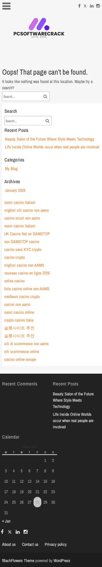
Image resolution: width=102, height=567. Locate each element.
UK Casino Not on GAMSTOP (27, 234)
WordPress (62, 560)
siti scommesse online (21, 351)
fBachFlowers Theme (18, 560)
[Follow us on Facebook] (79, 5)
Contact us (30, 544)
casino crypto (14, 257)
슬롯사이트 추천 (19, 328)
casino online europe (20, 359)
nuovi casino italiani (19, 202)
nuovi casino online (19, 312)
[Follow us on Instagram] (98, 5)
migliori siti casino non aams (26, 210)
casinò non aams (17, 304)
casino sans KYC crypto (22, 249)
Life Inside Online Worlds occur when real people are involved (52, 147)
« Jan (6, 521)
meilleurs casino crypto (22, 296)
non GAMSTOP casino (21, 241)
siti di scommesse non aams (26, 343)
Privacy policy (56, 544)
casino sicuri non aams (22, 218)
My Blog (11, 168)
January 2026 (15, 190)
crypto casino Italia (18, 320)
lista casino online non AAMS (26, 288)
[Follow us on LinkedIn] (92, 5)
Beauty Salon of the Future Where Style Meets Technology (49, 139)
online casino (14, 281)
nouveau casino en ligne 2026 (27, 273)
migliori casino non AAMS (24, 265)
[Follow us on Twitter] (85, 5)
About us (9, 544)
